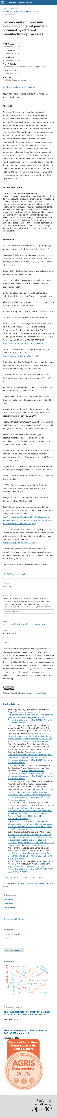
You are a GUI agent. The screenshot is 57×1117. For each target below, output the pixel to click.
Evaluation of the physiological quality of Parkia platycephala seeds (30, 822)
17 (37, 877)
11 (21, 877)
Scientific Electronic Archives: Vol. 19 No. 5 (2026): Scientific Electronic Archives (30, 720)
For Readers (8, 900)
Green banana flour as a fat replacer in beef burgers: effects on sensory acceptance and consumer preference (30, 792)
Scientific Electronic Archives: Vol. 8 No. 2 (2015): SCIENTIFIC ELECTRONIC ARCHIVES (28, 816)
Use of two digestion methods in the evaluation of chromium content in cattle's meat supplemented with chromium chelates (31, 809)
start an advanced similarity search (30, 883)
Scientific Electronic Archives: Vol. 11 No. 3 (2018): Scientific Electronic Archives (31, 843)
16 (34, 877)
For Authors (8, 904)
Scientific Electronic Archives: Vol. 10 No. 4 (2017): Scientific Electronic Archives (30, 827)
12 (23, 877)
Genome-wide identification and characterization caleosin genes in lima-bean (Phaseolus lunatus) (30, 755)
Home (5, 9)
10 (18, 877)
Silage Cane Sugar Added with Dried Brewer (29, 865)
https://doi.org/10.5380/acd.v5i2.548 (19, 542)
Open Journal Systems (14, 919)
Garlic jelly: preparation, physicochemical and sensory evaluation (26, 771)
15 (31, 877)
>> (43, 877)
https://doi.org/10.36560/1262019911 (24, 87)
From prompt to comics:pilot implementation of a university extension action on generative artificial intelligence (30, 715)
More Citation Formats (13, 611)
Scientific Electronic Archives (19, 2)
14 (29, 877)
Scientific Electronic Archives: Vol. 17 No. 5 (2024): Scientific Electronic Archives (30, 856)
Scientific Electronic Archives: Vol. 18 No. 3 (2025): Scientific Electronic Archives (30, 760)
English (7, 938)
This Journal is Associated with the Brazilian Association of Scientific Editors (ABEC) (27, 1013)
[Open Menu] (2, 2)
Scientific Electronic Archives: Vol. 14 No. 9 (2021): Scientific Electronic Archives (31, 776)
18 (39, 877)
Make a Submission (14, 950)
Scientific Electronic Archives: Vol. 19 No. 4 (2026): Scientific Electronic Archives (30, 797)
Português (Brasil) (12, 934)
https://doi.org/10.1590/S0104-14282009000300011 (25, 343)
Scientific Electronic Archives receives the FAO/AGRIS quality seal (25, 1032)
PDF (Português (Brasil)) (16, 574)
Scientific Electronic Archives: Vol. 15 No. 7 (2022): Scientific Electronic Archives (30, 740)
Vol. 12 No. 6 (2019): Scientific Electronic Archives (22, 11)
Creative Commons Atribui (35, 693)
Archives (14, 9)
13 (26, 877)
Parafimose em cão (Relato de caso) (24, 853)
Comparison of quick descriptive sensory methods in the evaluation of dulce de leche (29, 736)
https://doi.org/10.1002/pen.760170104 (20, 356)
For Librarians (9, 908)
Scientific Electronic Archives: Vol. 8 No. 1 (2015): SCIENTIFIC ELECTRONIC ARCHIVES (30, 869)
